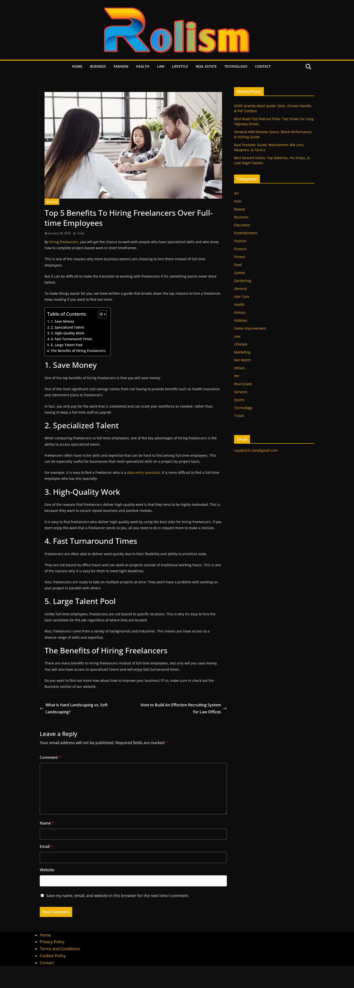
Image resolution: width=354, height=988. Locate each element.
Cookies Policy (53, 955)
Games (239, 272)
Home (77, 66)
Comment (50, 757)
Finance (240, 249)
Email (46, 846)
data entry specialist (143, 472)
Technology (235, 66)
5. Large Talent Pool (67, 345)
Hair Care (241, 296)
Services (240, 392)
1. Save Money (62, 321)
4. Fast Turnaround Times (71, 339)
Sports (239, 399)
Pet (236, 376)
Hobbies (240, 320)
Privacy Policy (52, 941)
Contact (263, 66)
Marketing (242, 352)
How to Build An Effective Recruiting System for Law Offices (181, 708)
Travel (239, 415)
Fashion (121, 66)
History (239, 312)
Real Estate (206, 66)
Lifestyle (180, 66)
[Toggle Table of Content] (100, 314)
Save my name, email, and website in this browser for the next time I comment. (117, 895)
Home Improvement (250, 328)
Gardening (242, 280)
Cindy (80, 233)
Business (98, 66)
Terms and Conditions (60, 948)
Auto (238, 201)
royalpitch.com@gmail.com (256, 450)
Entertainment (245, 233)
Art (236, 193)
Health (142, 66)
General (240, 288)
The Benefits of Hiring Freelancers (78, 350)
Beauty (239, 209)
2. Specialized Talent (67, 327)
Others (239, 368)
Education (242, 225)
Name (47, 823)
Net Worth (242, 360)
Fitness (239, 256)
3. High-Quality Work (67, 333)
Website (47, 869)
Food (238, 264)
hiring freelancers (63, 242)
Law (160, 66)
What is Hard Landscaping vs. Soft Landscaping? (77, 708)
